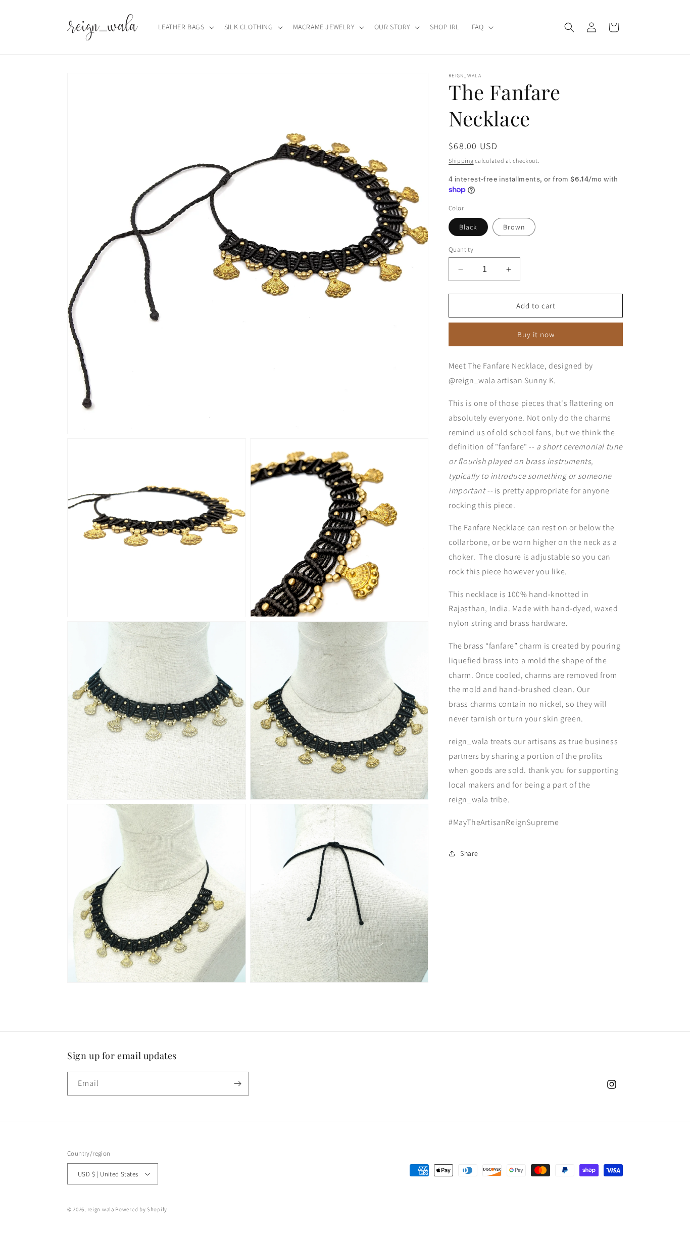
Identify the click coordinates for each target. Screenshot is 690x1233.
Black (468, 227)
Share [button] (469, 853)
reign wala (100, 1209)
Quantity (461, 249)
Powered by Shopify (141, 1209)
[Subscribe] (237, 1083)
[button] (185, 26)
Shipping (461, 160)
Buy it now (536, 334)
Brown (514, 227)
